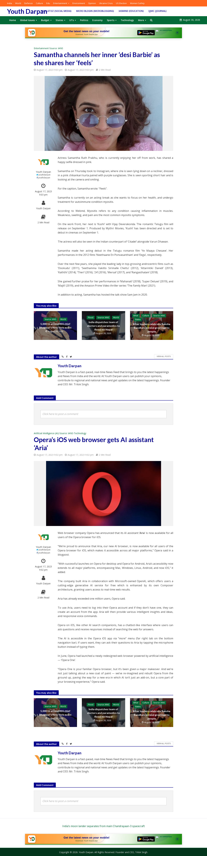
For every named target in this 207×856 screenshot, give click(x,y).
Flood (90, 317)
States (59, 20)
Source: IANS (56, 48)
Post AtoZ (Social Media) (56, 10)
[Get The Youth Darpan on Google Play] (146, 32)
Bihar (135, 315)
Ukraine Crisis (106, 3)
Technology (127, 20)
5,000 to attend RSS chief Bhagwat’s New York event (55, 325)
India (9, 3)
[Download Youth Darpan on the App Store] (164, 32)
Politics (84, 20)
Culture (39, 3)
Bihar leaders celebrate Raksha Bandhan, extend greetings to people (151, 327)
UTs (71, 20)
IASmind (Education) (131, 10)
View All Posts (164, 356)
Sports (110, 20)
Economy (97, 20)
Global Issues (27, 20)
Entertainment (60, 3)
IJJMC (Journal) (157, 10)
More (141, 20)
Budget (45, 20)
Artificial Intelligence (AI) (46, 433)
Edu (48, 3)
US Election (121, 3)
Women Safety (137, 3)
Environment (78, 3)
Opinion (92, 3)
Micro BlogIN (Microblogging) (95, 10)
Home (12, 20)
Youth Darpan (27, 11)
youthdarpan (44, 174)
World (18, 3)
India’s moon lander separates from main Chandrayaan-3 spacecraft (103, 826)
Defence (28, 3)
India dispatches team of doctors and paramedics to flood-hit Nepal (103, 325)
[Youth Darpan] (32, 33)
